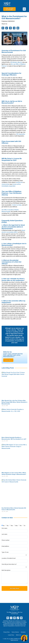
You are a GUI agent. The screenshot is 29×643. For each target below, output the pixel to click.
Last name (4, 534)
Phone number (5, 540)
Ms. (8, 525)
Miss (16, 525)
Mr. (4, 525)
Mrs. (12, 525)
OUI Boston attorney (16, 62)
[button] (24, 9)
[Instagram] (11, 618)
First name (4, 528)
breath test (19, 182)
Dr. (25, 525)
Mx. (21, 525)
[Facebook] (8, 618)
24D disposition (20, 134)
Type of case (5, 552)
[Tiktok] (18, 618)
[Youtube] (21, 618)
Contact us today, (17, 205)
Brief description (6, 570)
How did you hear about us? (9, 564)
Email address (5, 546)
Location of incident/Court (9, 558)
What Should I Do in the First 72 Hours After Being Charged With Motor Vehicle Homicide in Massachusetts (14, 402)
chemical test (5, 184)
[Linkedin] (14, 618)
